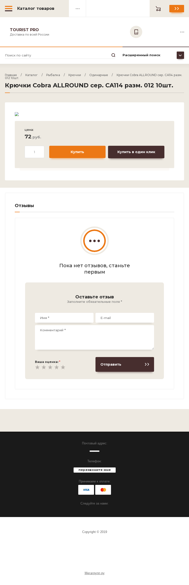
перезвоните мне (95, 470)
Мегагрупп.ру (95, 573)
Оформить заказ (176, 8)
